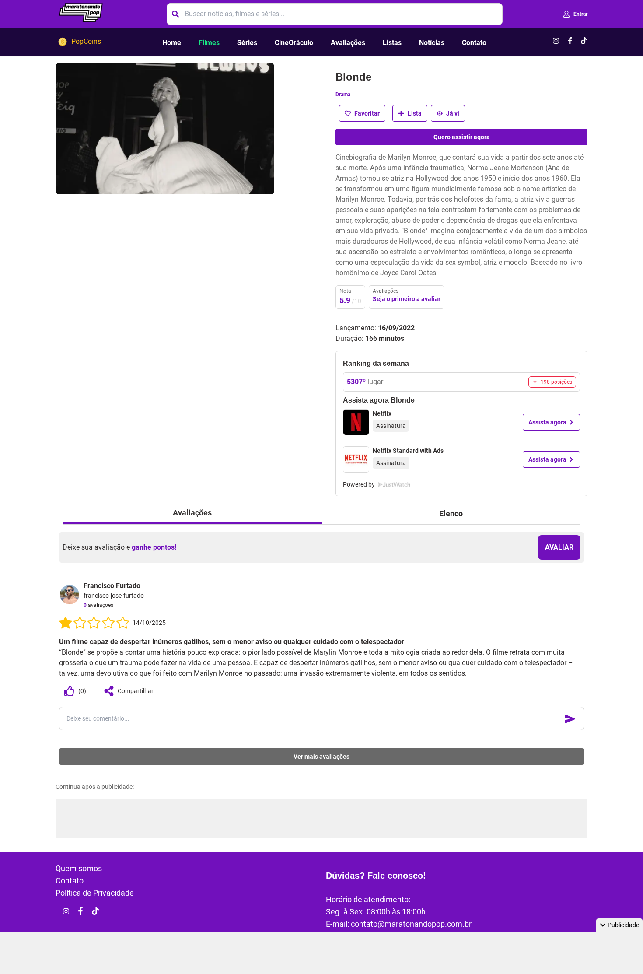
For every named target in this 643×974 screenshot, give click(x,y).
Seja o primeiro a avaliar (406, 298)
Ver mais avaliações (321, 756)
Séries (247, 43)
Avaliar (559, 547)
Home (171, 43)
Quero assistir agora (461, 136)
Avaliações (348, 43)
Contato (474, 43)
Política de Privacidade (95, 892)
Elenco (451, 513)
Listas (392, 43)
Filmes (209, 43)
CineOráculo (294, 43)
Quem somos (79, 868)
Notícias (431, 43)
